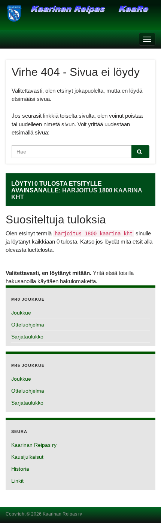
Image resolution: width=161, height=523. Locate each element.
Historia (20, 469)
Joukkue (21, 313)
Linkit (17, 481)
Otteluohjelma (27, 325)
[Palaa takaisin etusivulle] (80, 17)
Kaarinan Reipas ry (34, 445)
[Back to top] (144, 506)
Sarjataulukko (27, 337)
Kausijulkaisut (27, 457)
